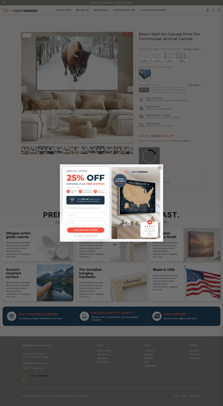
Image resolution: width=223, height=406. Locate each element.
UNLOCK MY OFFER (86, 230)
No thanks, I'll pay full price (86, 236)
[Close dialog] (160, 167)
